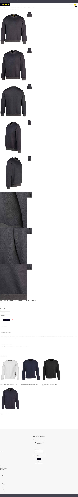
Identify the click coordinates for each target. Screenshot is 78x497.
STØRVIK (3, 489)
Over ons (3, 481)
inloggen (23, 346)
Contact (3, 475)
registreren (26, 346)
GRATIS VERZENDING (40, 442)
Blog (2, 483)
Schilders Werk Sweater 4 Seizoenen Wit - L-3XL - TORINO (7, 385)
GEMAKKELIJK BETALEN (39, 435)
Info (76, 6)
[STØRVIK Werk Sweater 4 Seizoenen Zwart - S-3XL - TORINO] (51, 371)
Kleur (1, 310)
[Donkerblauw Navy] (10, 399)
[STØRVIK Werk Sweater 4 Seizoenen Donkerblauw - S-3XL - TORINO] (30, 371)
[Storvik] (5, 4)
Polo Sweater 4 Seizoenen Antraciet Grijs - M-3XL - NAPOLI (7, 413)
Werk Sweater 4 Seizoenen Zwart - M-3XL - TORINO (48, 385)
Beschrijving (4, 326)
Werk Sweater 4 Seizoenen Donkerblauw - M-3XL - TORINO (28, 385)
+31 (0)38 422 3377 (2, 465)
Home (1, 9)
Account (70, 4)
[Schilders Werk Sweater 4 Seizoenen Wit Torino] (10, 371)
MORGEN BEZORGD (38, 439)
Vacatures (3, 484)
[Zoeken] (21, 4)
